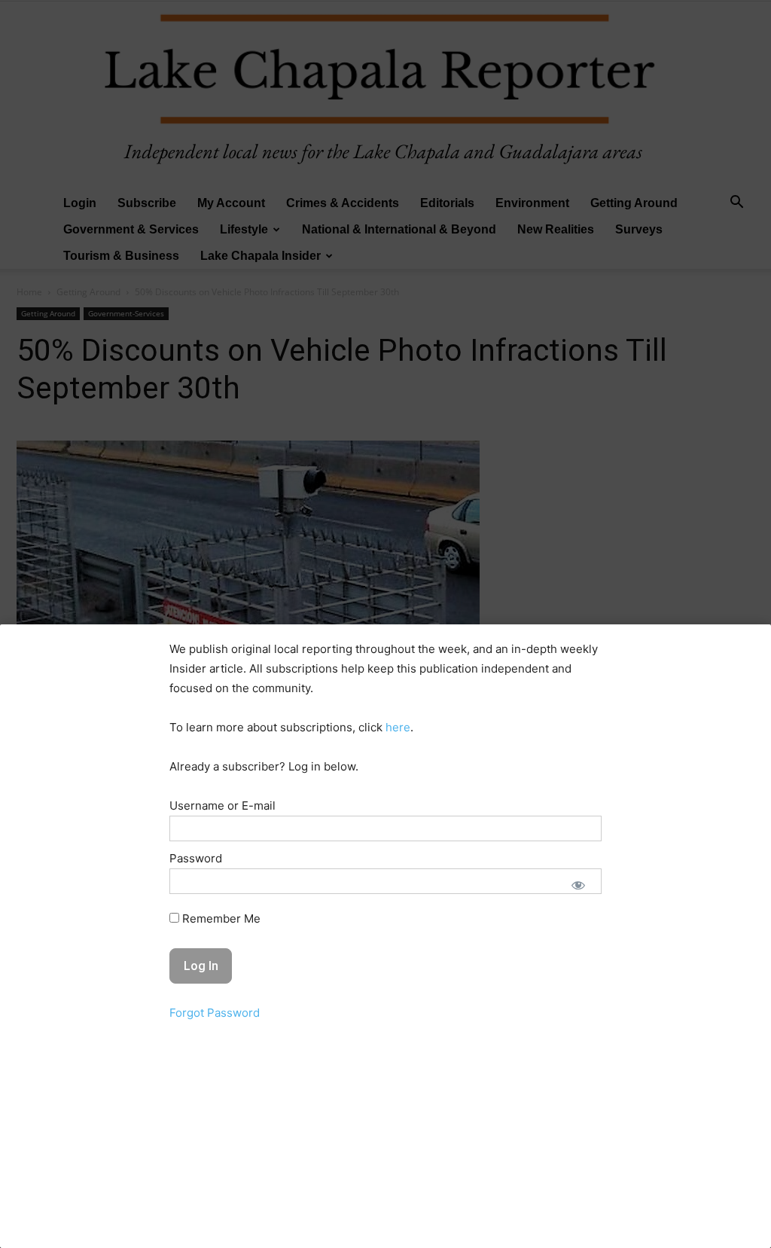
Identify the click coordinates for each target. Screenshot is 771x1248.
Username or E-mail (222, 805)
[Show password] (578, 885)
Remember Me (220, 918)
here (398, 727)
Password (195, 858)
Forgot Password (214, 1012)
